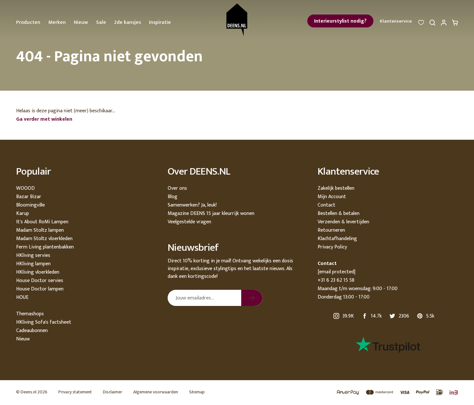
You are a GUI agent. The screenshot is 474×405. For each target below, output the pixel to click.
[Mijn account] (444, 24)
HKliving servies (33, 255)
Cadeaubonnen (32, 330)
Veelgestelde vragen (189, 222)
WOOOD (25, 188)
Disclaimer (112, 392)
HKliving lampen (33, 263)
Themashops (30, 313)
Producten (28, 22)
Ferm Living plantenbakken (45, 247)
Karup (22, 213)
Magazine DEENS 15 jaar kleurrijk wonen (211, 213)
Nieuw (81, 22)
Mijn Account (332, 196)
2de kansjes (127, 22)
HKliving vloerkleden (37, 272)
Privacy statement (75, 392)
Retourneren (331, 230)
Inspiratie (160, 22)
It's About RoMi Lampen (42, 222)
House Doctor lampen (40, 289)
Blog (172, 196)
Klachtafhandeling (337, 238)
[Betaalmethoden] (394, 392)
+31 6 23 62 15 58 (336, 280)
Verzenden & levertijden (343, 222)
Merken (57, 22)
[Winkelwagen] (455, 24)
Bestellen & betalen (339, 213)
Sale (101, 22)
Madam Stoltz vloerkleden (44, 238)
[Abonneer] (251, 298)
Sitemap (197, 392)
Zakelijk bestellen (336, 188)
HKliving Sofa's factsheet (43, 322)
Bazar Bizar (28, 196)
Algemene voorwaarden (155, 392)
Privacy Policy (332, 247)
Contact (326, 205)
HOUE (22, 297)
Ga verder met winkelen (44, 119)
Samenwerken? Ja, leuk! (192, 205)
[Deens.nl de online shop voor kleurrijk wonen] (237, 19)
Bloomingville (30, 205)
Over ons (177, 188)
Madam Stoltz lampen (40, 230)
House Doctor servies (39, 280)
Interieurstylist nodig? (340, 21)
